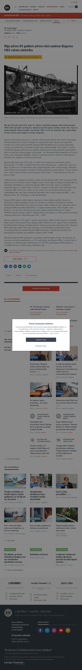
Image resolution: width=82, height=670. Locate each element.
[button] (41, 346)
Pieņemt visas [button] (41, 339)
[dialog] (41, 335)
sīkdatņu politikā (54, 333)
